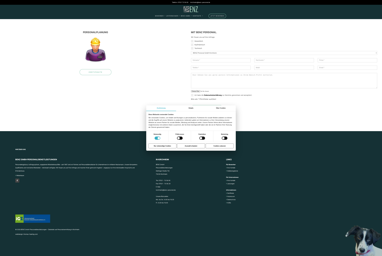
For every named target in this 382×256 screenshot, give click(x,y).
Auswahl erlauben (191, 146)
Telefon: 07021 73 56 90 (180, 2)
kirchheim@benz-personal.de (200, 2)
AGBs (229, 203)
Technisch (198, 48)
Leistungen (230, 183)
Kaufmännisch (199, 45)
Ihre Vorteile (231, 168)
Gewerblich (198, 41)
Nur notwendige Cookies (162, 146)
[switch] (180, 138)
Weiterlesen (20, 175)
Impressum (231, 196)
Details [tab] (191, 108)
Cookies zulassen (219, 146)
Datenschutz (231, 199)
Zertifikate (95, 72)
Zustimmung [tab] (161, 108)
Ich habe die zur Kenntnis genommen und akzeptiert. (223, 95)
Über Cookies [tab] (221, 108)
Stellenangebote (232, 171)
